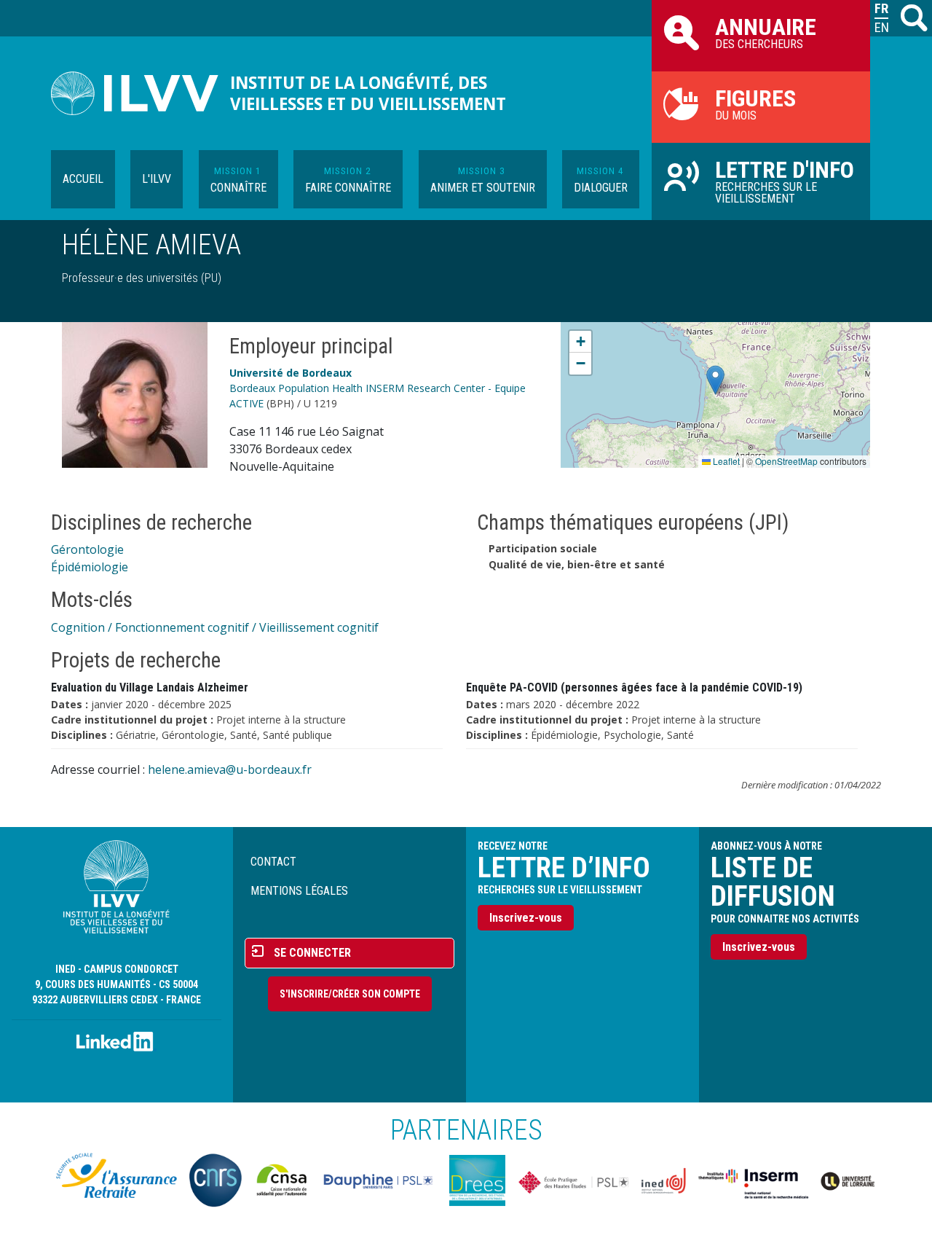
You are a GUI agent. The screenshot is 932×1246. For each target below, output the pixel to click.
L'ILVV (156, 179)
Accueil (83, 179)
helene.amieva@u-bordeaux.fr (230, 769)
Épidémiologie (89, 567)
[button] (715, 380)
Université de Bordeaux (290, 373)
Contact (273, 862)
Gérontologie (87, 549)
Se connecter (312, 953)
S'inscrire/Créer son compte (350, 994)
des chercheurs (765, 32)
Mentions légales (299, 891)
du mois (755, 103)
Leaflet (725, 461)
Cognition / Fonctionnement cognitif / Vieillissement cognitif (215, 627)
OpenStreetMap (786, 461)
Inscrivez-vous (525, 918)
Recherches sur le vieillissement (784, 180)
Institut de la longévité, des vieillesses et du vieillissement (368, 93)
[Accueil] (140, 93)
